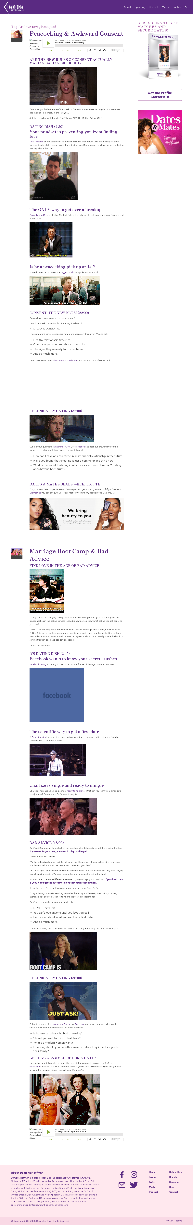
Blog (171, 1186)
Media (152, 1186)
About (152, 1176)
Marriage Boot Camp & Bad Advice (69, 554)
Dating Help (175, 1172)
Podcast (153, 1191)
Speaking (174, 1182)
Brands (173, 1176)
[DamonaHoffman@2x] (15, 7)
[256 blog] (16, 553)
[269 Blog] (16, 36)
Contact (173, 1191)
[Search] (186, 7)
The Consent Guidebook (65, 360)
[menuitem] (127, 7)
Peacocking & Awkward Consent (76, 33)
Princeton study (40, 737)
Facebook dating (38, 664)
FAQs (152, 1182)
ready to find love (76, 790)
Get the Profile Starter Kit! (160, 95)
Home (152, 1172)
